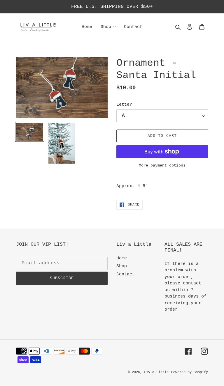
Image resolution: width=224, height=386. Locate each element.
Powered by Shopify (189, 372)
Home (121, 258)
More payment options (162, 165)
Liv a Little (156, 372)
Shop (121, 266)
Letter (124, 104)
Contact (125, 274)
